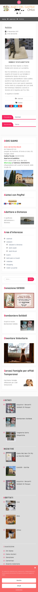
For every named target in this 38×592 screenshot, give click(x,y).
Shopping (9, 265)
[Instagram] (20, 13)
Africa (19, 530)
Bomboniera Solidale (24, 419)
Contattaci (10, 561)
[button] (35, 568)
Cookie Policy (19, 589)
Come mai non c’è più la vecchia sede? (25, 454)
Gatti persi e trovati (13, 258)
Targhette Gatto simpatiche (23, 434)
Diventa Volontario (13, 564)
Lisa (18, 502)
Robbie (20, 103)
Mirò (18, 516)
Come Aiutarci (11, 554)
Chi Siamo (9, 551)
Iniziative (9, 261)
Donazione (10, 557)
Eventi (8, 255)
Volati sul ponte (11, 268)
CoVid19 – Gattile (23, 467)
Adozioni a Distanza (15, 245)
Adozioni (9, 242)
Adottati (20, 99)
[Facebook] (17, 13)
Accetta (19, 580)
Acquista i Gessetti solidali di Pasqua (24, 406)
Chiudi (19, 586)
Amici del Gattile (12, 34)
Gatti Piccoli (13, 251)
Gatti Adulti (12, 248)
